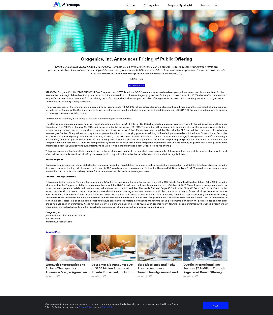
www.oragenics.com (139, 171)
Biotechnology (136, 85)
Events (205, 5)
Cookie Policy (108, 307)
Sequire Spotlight (179, 5)
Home (130, 5)
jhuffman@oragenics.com (59, 221)
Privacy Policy (86, 307)
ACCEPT (216, 305)
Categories (151, 5)
